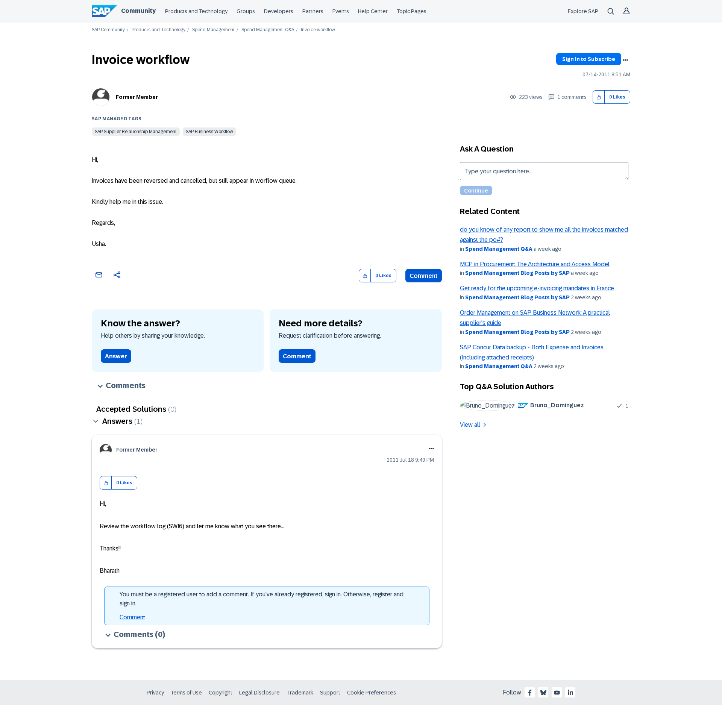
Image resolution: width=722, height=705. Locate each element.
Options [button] (625, 60)
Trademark (300, 693)
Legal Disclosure (259, 693)
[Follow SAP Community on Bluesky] (543, 693)
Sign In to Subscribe (588, 59)
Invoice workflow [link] (318, 29)
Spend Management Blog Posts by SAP (517, 273)
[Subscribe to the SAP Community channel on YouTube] (557, 693)
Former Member (137, 97)
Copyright (220, 693)
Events (340, 11)
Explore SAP (583, 11)
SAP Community (108, 29)
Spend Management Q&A (267, 29)
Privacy (155, 693)
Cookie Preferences (371, 693)
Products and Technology (196, 11)
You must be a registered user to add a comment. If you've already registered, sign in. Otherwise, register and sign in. (261, 598)
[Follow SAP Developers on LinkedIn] (570, 693)
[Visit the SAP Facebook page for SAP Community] (530, 693)
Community (138, 11)
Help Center (373, 11)
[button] (599, 97)
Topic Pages (411, 11)
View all (470, 424)
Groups (246, 11)
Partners (312, 11)
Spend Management (213, 29)
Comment (424, 276)
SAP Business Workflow (209, 131)
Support (330, 693)
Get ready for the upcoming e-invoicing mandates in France (537, 288)
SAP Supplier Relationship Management (136, 131)
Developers (278, 11)
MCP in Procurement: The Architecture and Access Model (535, 264)
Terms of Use (186, 693)
